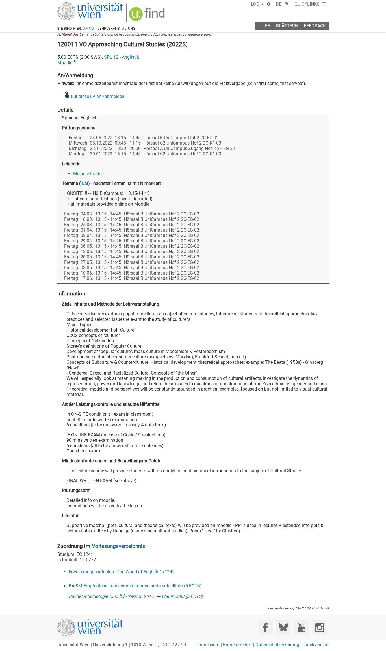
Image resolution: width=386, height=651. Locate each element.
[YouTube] (301, 627)
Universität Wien (76, 5)
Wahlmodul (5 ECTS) (182, 596)
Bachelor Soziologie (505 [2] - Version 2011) (112, 596)
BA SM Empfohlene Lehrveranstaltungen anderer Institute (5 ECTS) (135, 586)
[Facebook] (265, 627)
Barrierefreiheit (237, 644)
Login (257, 4)
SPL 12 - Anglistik (121, 57)
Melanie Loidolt (88, 173)
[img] (147, 16)
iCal (84, 183)
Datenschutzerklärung (277, 644)
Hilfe (264, 26)
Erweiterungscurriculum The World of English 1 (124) (121, 571)
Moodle (64, 62)
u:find (88, 28)
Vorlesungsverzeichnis (118, 546)
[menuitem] (282, 4)
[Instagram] (319, 627)
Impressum (208, 644)
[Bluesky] (283, 627)
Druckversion (316, 644)
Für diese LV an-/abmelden (97, 96)
